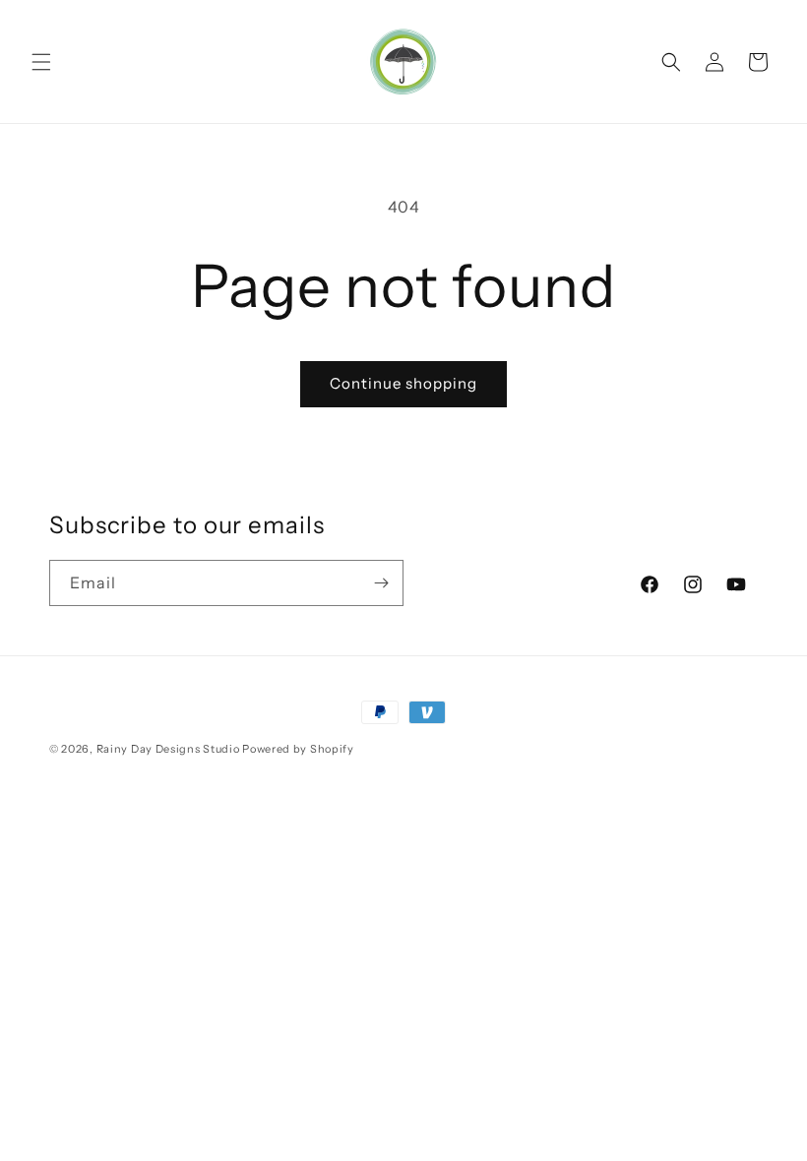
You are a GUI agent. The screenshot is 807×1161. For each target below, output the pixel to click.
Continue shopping (403, 383)
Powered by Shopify (298, 749)
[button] (41, 62)
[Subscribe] (381, 583)
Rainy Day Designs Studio (168, 749)
